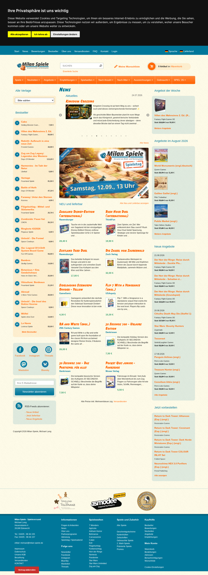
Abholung (65, 537)
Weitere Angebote (162, 128)
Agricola (92, 528)
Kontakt (104, 51)
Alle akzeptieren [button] (19, 34)
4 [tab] (96, 136)
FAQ (95, 51)
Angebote (49, 80)
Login (114, 51)
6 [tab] (106, 136)
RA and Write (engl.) (74, 324)
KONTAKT (19, 563)
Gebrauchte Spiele (125, 540)
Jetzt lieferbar (33, 415)
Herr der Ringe (95, 552)
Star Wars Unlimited (98, 563)
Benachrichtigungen (153, 558)
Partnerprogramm (69, 534)
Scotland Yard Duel (73, 250)
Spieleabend (77, 540)
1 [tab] (82, 136)
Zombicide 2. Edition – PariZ (91, 101)
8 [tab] (116, 136)
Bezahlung (19, 557)
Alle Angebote (160, 395)
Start (16, 51)
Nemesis (93, 555)
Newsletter (66, 552)
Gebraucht (162, 80)
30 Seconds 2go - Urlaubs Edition (124, 326)
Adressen (149, 555)
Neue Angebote (34, 419)
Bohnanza (93, 534)
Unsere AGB (20, 555)
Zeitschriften (122, 537)
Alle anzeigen (160, 475)
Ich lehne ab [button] (40, 34)
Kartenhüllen (122, 534)
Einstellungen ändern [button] (65, 34)
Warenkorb (149, 549)
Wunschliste (150, 561)
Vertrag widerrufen (26, 570)
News (25, 51)
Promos (120, 549)
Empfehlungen (67, 80)
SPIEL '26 (179, 80)
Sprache (172, 51)
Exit (90, 543)
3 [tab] (91, 136)
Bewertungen (38, 51)
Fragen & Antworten (70, 525)
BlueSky (65, 561)
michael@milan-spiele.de (31, 543)
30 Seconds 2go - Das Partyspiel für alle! (74, 365)
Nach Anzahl (104, 80)
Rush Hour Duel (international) (117, 213)
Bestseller (53, 51)
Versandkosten (82, 51)
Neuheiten (32, 80)
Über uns (66, 51)
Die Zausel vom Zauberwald (125, 250)
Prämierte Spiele (124, 546)
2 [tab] (87, 136)
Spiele (18, 80)
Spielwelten (86, 80)
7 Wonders (94, 525)
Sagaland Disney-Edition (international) (77, 213)
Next (146, 115)
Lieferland (188, 51)
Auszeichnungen (142, 80)
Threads (49, 355)
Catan (91, 540)
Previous (61, 115)
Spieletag (65, 540)
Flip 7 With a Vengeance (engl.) (123, 287)
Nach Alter (122, 80)
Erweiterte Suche (70, 71)
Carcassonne (95, 537)
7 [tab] (111, 136)
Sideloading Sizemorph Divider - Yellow (75, 287)
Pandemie (93, 557)
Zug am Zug (94, 566)
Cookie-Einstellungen (154, 567)
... (142, 126)
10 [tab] (126, 136)
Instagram (34, 355)
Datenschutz (20, 552)
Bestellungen (150, 552)
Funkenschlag (95, 549)
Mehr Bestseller (29, 332)
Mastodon (24, 370)
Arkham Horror (95, 531)
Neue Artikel (32, 412)
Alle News (144, 143)
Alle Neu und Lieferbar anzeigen (134, 203)
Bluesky (45, 370)
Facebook (20, 355)
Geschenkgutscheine (126, 532)
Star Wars (93, 560)
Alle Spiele (121, 525)
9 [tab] (121, 136)
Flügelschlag (94, 546)
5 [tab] (101, 136)
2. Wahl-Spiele (123, 543)
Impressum (19, 549)
